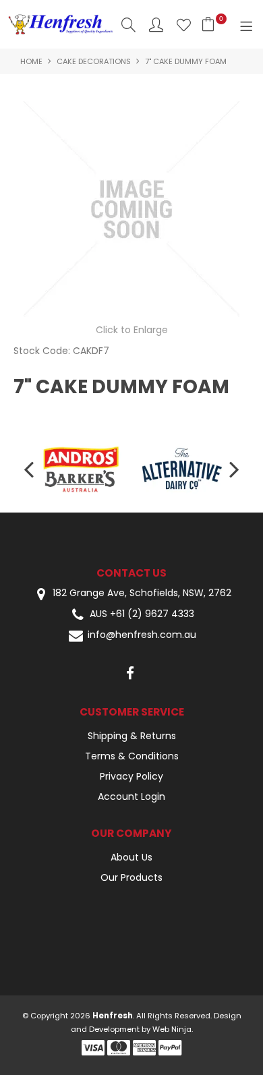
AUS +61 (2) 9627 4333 (142, 614)
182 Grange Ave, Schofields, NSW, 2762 (140, 593)
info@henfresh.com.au (142, 635)
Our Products (131, 877)
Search (128, 25)
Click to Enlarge (132, 330)
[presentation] (30, 468)
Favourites (184, 25)
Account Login (131, 796)
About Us (131, 857)
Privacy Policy (131, 776)
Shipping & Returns (132, 736)
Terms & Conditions (132, 756)
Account (156, 25)
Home (31, 61)
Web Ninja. (172, 1029)
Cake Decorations (94, 61)
